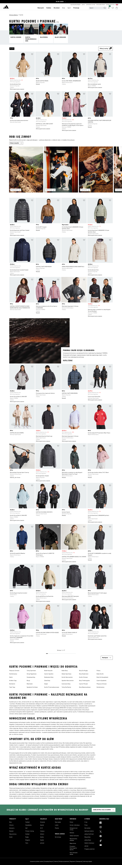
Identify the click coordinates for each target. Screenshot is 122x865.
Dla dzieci (57, 8)
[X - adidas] (106, 832)
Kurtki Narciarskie (67, 677)
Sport (69, 8)
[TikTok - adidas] (106, 841)
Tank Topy (12, 687)
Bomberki (12, 684)
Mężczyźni (41, 8)
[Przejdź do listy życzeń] (113, 8)
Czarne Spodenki (101, 680)
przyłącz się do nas (110, 4)
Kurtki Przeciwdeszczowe (51, 687)
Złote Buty (47, 680)
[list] (53, 48)
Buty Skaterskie (83, 674)
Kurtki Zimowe (83, 677)
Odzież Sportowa (66, 674)
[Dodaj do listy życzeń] (32, 54)
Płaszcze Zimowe (14, 670)
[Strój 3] (96, 169)
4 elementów (84, 190)
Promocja (76, 8)
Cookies (56, 861)
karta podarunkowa (100, 4)
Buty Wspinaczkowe (85, 687)
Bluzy (28, 680)
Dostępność (79, 861)
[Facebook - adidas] (106, 823)
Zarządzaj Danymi (48, 861)
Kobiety (48, 8)
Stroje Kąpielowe (31, 674)
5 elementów (49, 190)
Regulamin (73, 861)
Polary (98, 670)
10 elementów (14, 190)
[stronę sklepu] (6, 7)
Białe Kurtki (100, 674)
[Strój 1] (26, 169)
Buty (63, 8)
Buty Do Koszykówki (102, 677)
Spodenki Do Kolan (32, 687)
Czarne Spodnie (48, 674)
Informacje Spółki (87, 861)
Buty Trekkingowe (84, 680)
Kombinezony (13, 674)
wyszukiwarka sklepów (75, 4)
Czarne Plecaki (83, 684)
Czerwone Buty (66, 684)
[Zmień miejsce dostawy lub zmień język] (117, 4)
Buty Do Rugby (83, 670)
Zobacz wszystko (14, 143)
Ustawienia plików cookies (36, 861)
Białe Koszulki (48, 670)
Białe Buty (65, 670)
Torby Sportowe (31, 670)
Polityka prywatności (64, 861)
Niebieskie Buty (48, 677)
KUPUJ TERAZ (67, 360)
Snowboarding (31, 677)
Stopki (46, 684)
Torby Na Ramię (66, 687)
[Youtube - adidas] (106, 845)
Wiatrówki (30, 684)
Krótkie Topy (13, 680)
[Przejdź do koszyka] (117, 8)
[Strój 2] (61, 169)
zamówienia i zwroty (90, 4)
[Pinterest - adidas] (106, 836)
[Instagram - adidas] (106, 827)
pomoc (83, 4)
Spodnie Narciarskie (68, 680)
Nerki (11, 677)
